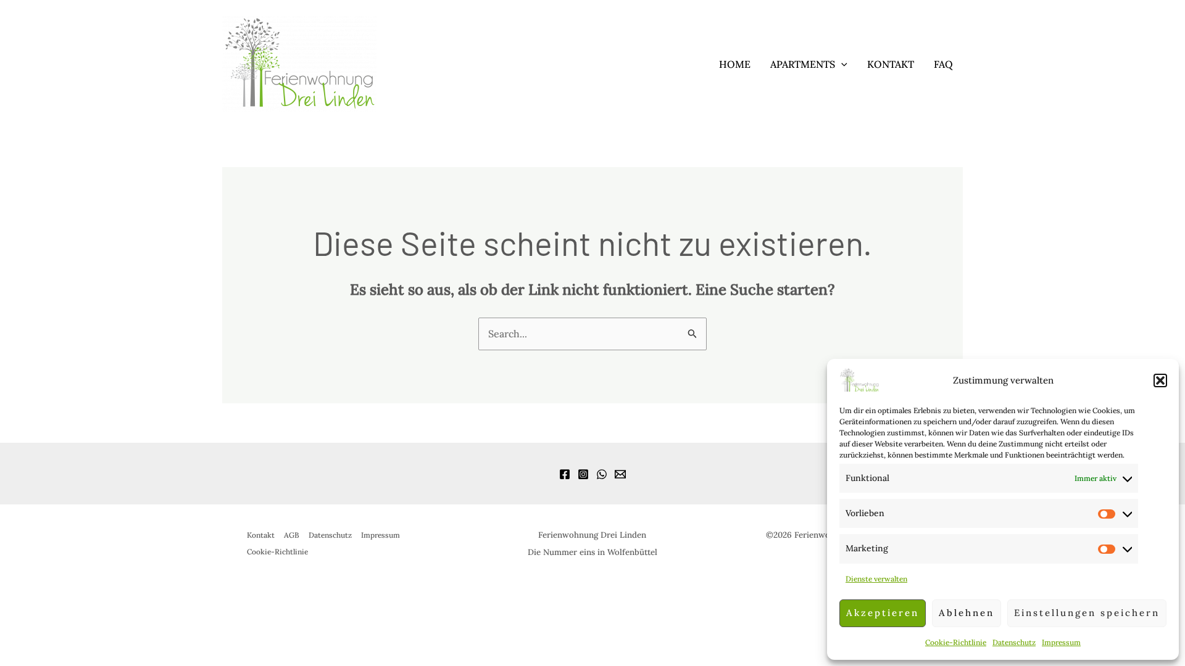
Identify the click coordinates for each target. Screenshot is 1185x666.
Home (734, 64)
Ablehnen (966, 613)
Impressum (1061, 642)
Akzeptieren (882, 613)
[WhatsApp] (601, 474)
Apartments (802, 64)
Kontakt (890, 64)
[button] (1160, 380)
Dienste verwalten (876, 578)
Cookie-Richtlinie (955, 642)
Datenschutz (1014, 642)
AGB (291, 535)
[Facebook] (564, 474)
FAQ (943, 64)
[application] (841, 64)
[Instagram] (583, 474)
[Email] (620, 474)
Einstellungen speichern (1087, 613)
